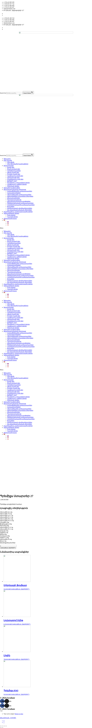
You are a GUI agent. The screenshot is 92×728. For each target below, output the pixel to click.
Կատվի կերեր (12, 217)
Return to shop (19, 714)
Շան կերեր (11, 215)
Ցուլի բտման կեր (13, 169)
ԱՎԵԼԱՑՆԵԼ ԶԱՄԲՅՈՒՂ (8, 548)
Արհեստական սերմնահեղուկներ (19, 208)
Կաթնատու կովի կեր (15, 176)
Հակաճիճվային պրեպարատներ (19, 191)
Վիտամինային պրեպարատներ (19, 194)
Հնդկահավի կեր (13, 177)
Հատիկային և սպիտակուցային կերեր (18, 211)
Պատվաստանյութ (14, 199)
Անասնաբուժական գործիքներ (18, 201)
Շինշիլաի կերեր (13, 186)
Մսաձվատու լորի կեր (15, 179)
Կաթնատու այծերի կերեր (17, 184)
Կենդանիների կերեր (11, 213)
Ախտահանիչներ (13, 198)
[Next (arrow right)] (2, 727)
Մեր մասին (8, 160)
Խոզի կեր (10, 167)
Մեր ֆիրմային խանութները (17, 164)
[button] (46, 228)
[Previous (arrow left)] (0, 727)
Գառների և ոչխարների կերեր (18, 182)
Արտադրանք (9, 165)
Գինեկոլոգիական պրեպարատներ (20, 203)
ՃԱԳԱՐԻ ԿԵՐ (12, 181)
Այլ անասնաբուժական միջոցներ (19, 210)
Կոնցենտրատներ (14, 170)
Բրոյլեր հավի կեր (13, 174)
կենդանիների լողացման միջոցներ (20, 196)
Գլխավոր (7, 159)
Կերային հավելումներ (12, 188)
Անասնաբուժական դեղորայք (15, 189)
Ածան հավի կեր (13, 172)
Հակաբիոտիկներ (14, 193)
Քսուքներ (10, 206)
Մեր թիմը (10, 162)
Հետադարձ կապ (10, 218)
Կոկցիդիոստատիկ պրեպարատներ (21, 205)
